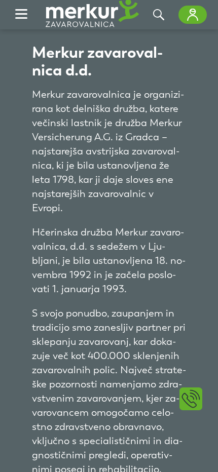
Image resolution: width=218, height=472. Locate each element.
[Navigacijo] (21, 14)
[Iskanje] (158, 14)
